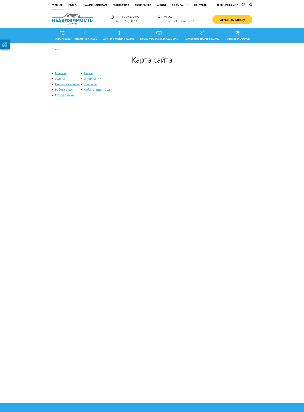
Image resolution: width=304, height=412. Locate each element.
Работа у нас (121, 5)
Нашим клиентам (95, 5)
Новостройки (62, 39)
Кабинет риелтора (97, 89)
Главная (60, 73)
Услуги (73, 5)
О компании (180, 5)
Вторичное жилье (86, 39)
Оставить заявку (232, 20)
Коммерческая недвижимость (159, 39)
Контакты (200, 5)
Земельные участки (237, 39)
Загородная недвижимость (202, 39)
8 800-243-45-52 (227, 5)
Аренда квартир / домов (118, 39)
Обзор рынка (143, 5)
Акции (161, 5)
